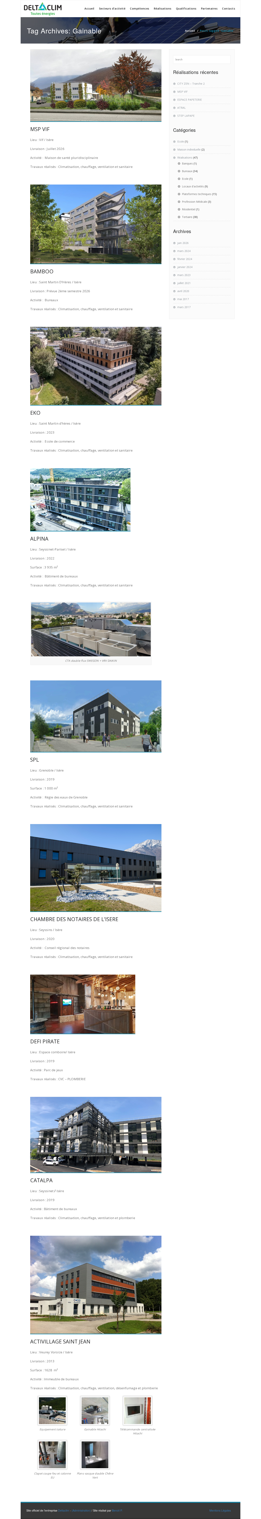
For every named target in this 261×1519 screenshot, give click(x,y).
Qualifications (186, 8)
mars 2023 (183, 275)
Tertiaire (187, 217)
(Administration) (81, 1510)
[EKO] (95, 366)
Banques (187, 163)
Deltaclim (63, 1510)
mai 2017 (183, 299)
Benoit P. (117, 1510)
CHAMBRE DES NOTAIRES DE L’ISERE (74, 919)
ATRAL (181, 107)
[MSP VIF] (95, 85)
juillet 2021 (184, 283)
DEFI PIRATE (45, 1041)
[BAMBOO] (95, 224)
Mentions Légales (220, 1510)
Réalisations (162, 8)
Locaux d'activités (193, 186)
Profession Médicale (194, 201)
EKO (35, 412)
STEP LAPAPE (186, 115)
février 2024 (184, 259)
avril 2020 (183, 291)
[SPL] (95, 716)
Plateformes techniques (196, 194)
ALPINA (39, 538)
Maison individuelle (189, 149)
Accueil (89, 8)
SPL (34, 759)
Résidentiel (188, 209)
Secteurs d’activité (112, 8)
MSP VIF (39, 129)
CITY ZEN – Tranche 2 (191, 83)
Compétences (139, 8)
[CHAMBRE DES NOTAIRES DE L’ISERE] (95, 868)
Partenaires (209, 8)
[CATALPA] (95, 1135)
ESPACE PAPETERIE (189, 99)
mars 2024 (183, 251)
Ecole (180, 141)
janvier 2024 (184, 267)
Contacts (228, 8)
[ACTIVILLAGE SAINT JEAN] (95, 1285)
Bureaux (187, 171)
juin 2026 (183, 243)
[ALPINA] (95, 499)
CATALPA (41, 1180)
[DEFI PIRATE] (95, 1004)
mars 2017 (183, 307)
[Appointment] (43, 8)
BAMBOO (41, 271)
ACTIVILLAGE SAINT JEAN (60, 1341)
